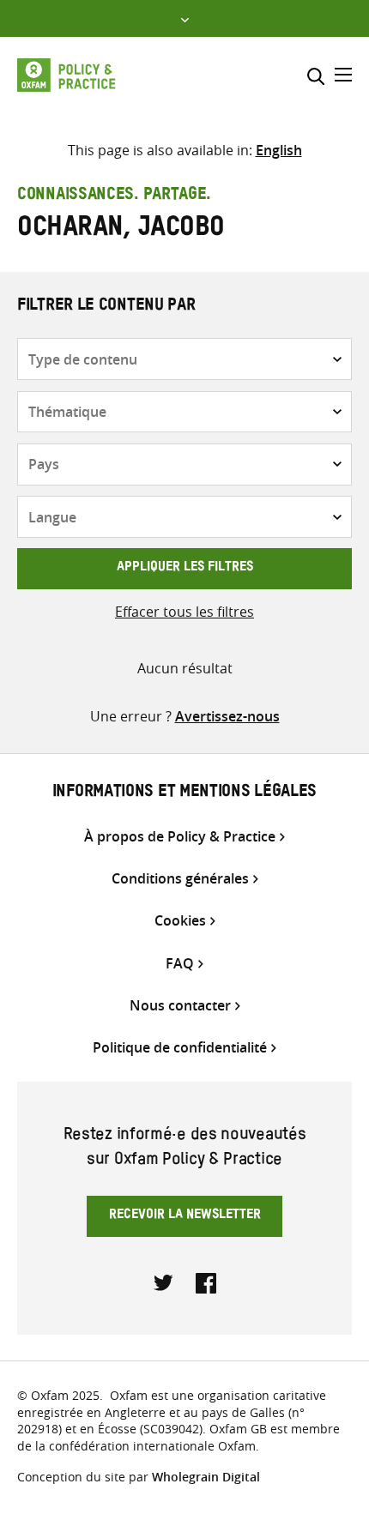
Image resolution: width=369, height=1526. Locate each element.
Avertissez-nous (227, 716)
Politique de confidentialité (180, 1048)
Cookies (180, 921)
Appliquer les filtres (185, 568)
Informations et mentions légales (184, 793)
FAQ (180, 964)
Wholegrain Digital (206, 1477)
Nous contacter (180, 1006)
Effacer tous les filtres (184, 611)
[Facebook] (206, 1281)
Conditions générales (180, 879)
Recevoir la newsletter (185, 1216)
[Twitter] (164, 1281)
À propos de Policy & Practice (179, 837)
